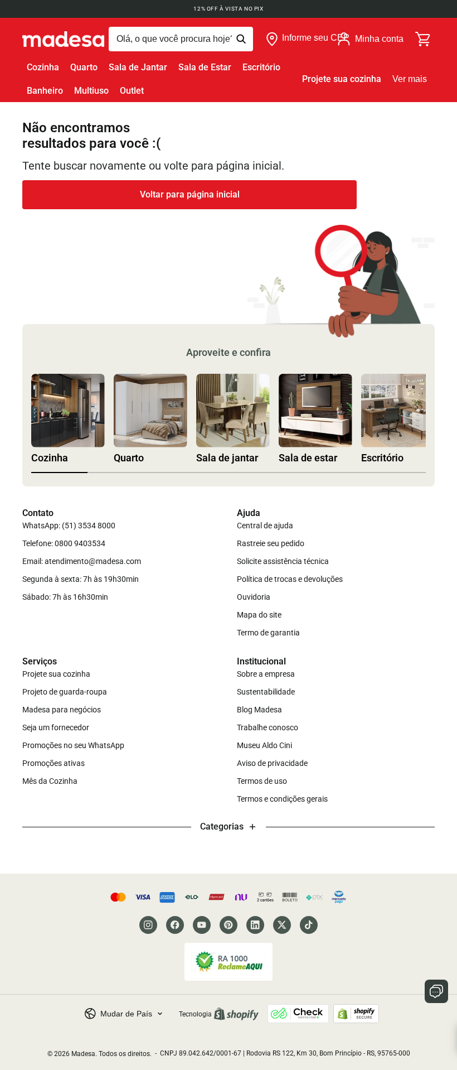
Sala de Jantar (138, 67)
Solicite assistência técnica (283, 561)
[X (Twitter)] (282, 925)
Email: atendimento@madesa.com (81, 561)
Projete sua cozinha (341, 79)
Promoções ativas (53, 763)
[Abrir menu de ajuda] (436, 991)
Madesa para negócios (61, 709)
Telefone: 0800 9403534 (63, 543)
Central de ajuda (265, 525)
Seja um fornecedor (55, 727)
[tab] (59, 472)
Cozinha (43, 67)
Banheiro (45, 90)
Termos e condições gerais (282, 798)
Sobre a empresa (266, 673)
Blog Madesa (259, 709)
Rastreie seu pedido (270, 543)
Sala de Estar (204, 67)
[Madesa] (63, 39)
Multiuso (91, 90)
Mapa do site (259, 614)
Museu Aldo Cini (264, 745)
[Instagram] (148, 925)
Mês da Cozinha (49, 781)
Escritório (261, 67)
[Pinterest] (228, 925)
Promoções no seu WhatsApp (73, 745)
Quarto (84, 67)
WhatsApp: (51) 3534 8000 (68, 525)
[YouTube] (202, 925)
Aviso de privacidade (272, 763)
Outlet (132, 90)
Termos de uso (262, 781)
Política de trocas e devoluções (290, 579)
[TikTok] (309, 925)
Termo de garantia (268, 632)
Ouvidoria (253, 596)
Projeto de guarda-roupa (64, 691)
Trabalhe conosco (267, 727)
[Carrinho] (423, 39)
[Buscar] (181, 39)
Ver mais (409, 79)
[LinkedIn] (255, 925)
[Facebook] (175, 925)
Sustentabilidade (266, 691)
